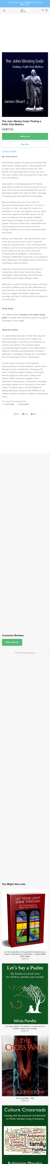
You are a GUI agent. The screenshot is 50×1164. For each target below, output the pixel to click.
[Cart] (47, 10)
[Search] (43, 10)
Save (34, 414)
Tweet (26, 414)
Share (17, 414)
